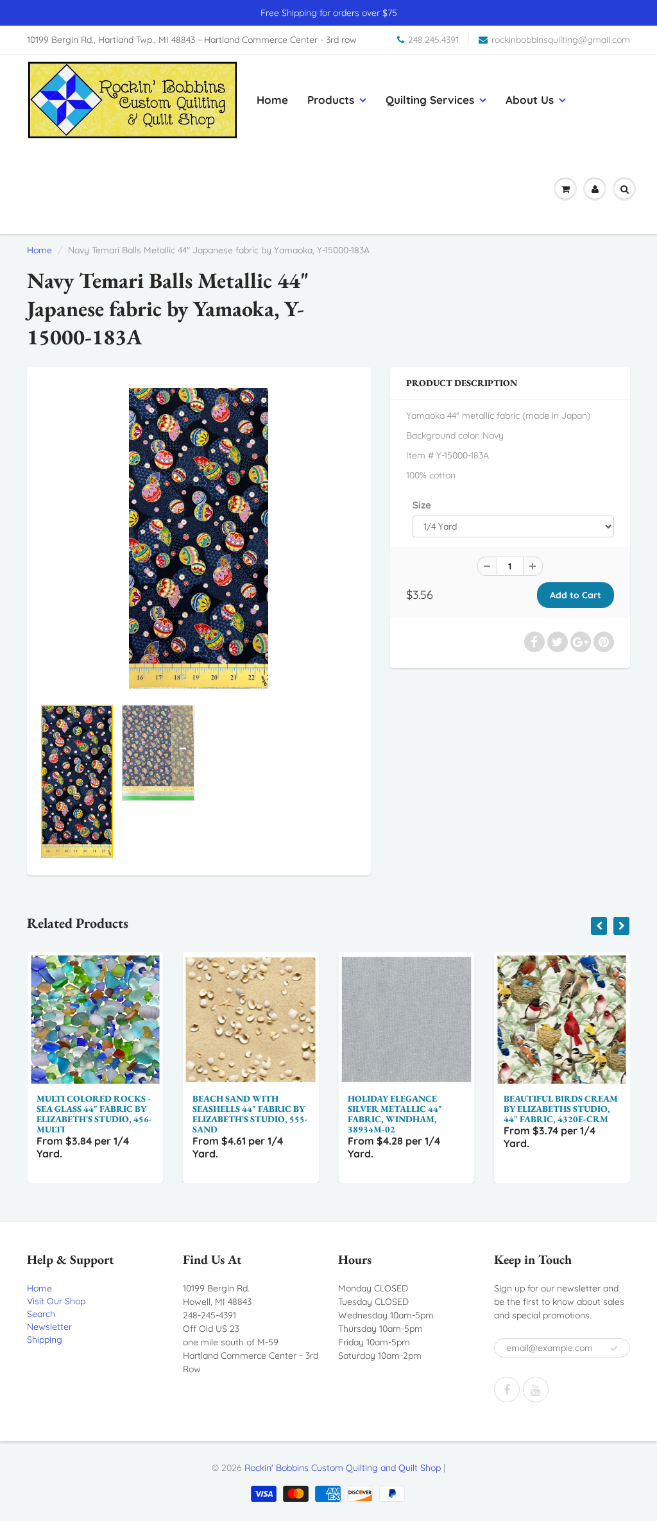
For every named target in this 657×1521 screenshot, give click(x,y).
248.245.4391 (433, 40)
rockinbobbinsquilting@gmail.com (560, 40)
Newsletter (49, 1326)
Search (41, 1314)
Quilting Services (430, 99)
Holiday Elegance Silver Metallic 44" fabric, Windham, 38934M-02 (331, 1114)
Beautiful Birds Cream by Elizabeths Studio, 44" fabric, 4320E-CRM (496, 1109)
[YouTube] (536, 1389)
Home (272, 99)
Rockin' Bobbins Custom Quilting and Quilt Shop (342, 1468)
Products (330, 99)
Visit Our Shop (56, 1301)
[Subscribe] (614, 1348)
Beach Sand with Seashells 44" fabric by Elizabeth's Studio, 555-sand (186, 1114)
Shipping (44, 1339)
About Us (530, 99)
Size (422, 505)
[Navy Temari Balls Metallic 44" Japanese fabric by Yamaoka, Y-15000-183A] (199, 538)
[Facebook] (507, 1389)
